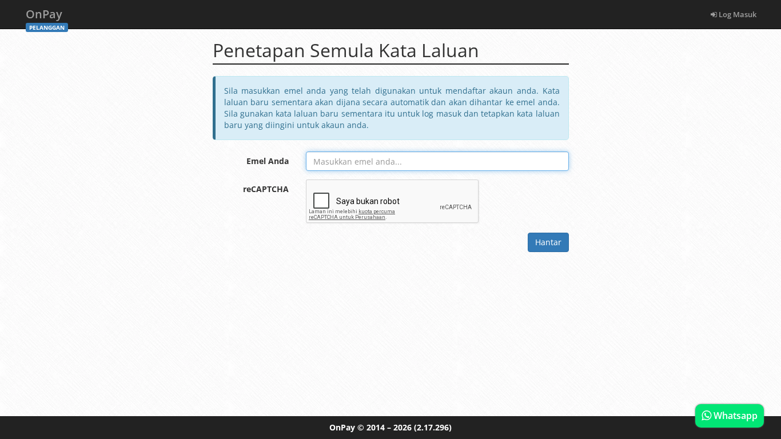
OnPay (45, 17)
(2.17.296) (433, 427)
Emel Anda (267, 160)
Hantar (548, 242)
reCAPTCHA (266, 188)
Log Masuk (736, 14)
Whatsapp (734, 415)
